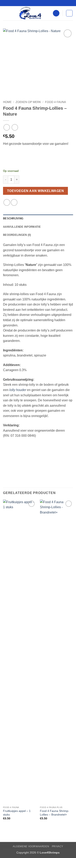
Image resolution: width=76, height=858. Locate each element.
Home (7, 102)
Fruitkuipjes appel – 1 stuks (17, 812)
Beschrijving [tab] (13, 218)
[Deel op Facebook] (6, 202)
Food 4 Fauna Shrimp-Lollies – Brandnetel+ (54, 812)
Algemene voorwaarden (31, 846)
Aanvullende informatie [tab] (22, 226)
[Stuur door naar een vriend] (14, 202)
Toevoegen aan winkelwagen (35, 191)
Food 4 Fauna (55, 102)
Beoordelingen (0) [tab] (17, 234)
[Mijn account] (56, 13)
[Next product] (6, 127)
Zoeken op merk (28, 102)
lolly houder (17, 390)
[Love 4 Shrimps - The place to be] (30, 13)
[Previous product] (15, 127)
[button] (5, 13)
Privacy (57, 846)
